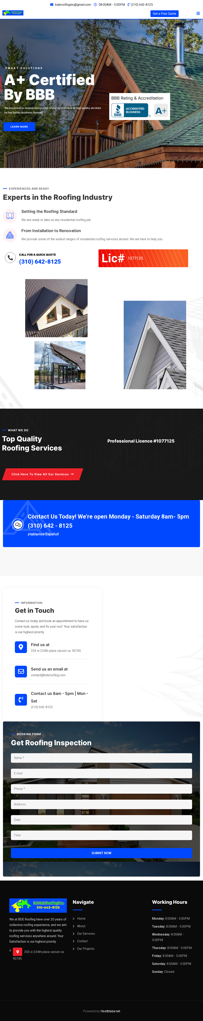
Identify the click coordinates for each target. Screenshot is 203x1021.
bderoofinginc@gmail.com (73, 5)
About (81, 926)
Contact (82, 941)
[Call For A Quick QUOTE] (10, 257)
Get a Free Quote (164, 13)
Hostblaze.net (110, 1011)
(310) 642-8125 (142, 5)
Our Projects (85, 949)
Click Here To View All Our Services (40, 474)
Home (81, 918)
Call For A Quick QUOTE (37, 254)
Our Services (86, 934)
